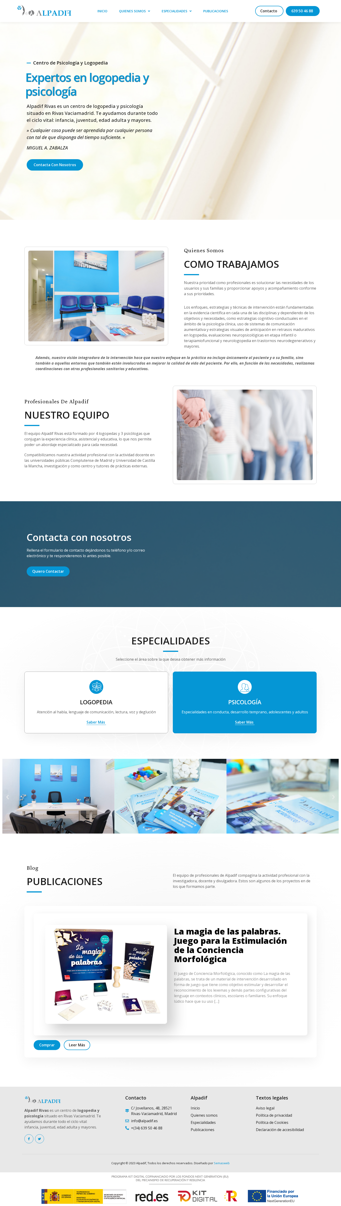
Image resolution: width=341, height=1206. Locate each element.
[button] (7, 797)
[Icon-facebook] (28, 1138)
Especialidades (174, 11)
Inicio (102, 11)
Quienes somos (132, 11)
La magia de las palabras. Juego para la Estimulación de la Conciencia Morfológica (230, 945)
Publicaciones (215, 11)
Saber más (96, 722)
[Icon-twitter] (39, 1138)
